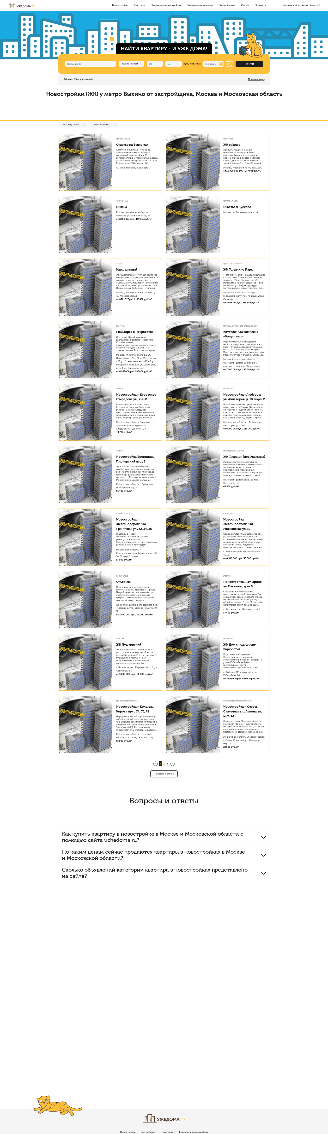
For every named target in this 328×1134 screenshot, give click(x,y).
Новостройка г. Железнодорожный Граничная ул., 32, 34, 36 (134, 524)
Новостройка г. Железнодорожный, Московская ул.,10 (238, 524)
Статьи (245, 5)
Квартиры (139, 5)
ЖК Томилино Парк (238, 269)
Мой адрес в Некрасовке (134, 332)
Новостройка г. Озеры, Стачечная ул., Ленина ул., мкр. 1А (242, 711)
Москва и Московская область (300, 5)
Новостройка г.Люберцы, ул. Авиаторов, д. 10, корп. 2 (244, 397)
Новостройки (120, 5)
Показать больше (164, 773)
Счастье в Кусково (237, 207)
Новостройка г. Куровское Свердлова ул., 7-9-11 (136, 397)
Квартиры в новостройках (166, 5)
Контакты (260, 5)
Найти (249, 64)
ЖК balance (231, 144)
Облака (121, 207)
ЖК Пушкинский (128, 644)
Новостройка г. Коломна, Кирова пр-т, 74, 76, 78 (135, 709)
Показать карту (256, 79)
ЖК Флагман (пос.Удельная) (244, 456)
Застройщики (227, 5)
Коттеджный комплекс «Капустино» (240, 334)
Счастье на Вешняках (132, 144)
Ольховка (123, 582)
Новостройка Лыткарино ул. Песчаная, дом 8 (242, 584)
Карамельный (126, 269)
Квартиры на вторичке (200, 5)
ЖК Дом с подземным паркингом (239, 647)
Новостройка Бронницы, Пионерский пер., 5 (135, 459)
